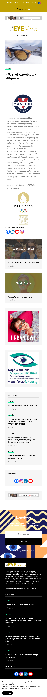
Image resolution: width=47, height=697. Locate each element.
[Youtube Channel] (30, 481)
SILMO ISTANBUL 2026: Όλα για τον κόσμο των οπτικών (21, 457)
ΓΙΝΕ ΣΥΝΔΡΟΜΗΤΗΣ (29, 3)
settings (27, 688)
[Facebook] (8, 232)
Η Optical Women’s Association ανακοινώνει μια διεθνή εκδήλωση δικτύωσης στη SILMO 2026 (21, 440)
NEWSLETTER (11, 3)
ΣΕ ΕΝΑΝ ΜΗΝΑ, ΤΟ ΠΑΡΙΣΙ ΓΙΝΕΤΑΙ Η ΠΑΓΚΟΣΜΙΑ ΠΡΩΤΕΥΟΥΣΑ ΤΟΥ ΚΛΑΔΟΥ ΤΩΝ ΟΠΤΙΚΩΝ (22, 421)
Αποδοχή (8, 693)
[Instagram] (22, 232)
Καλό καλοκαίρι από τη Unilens (20, 297)
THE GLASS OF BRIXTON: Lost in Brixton (23, 263)
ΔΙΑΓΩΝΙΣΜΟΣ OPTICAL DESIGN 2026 (22, 406)
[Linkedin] (12, 232)
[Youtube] (17, 232)
